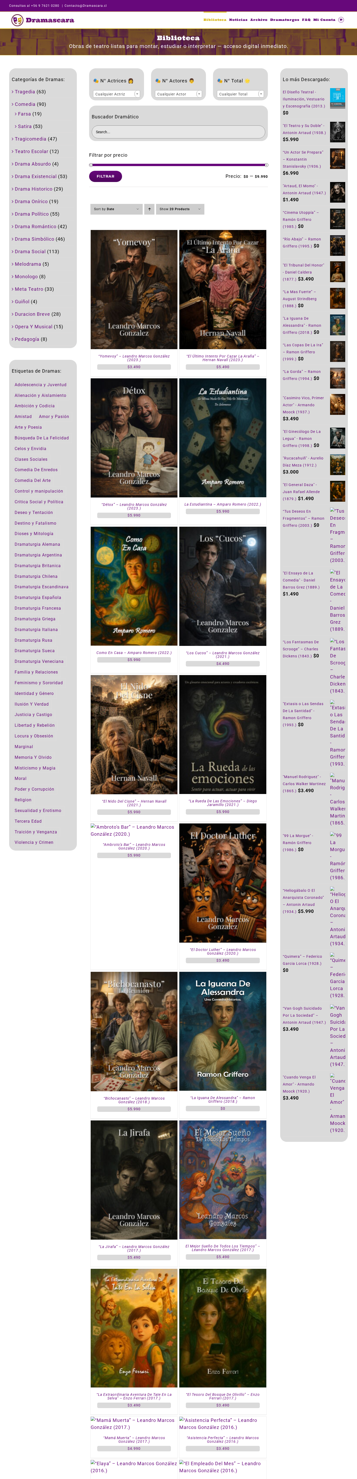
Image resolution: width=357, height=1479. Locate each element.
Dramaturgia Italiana (36, 629)
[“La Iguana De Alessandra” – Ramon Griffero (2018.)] (222, 975)
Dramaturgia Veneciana (39, 661)
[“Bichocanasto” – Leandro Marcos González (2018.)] (134, 975)
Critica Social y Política (39, 501)
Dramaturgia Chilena (36, 576)
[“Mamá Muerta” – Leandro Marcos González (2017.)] (134, 1420)
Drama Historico (34, 189)
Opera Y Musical (34, 326)
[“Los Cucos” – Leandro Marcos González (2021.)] (222, 530)
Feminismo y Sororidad (39, 682)
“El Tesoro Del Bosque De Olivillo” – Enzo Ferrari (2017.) (223, 1396)
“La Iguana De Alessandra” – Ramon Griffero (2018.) (222, 1100)
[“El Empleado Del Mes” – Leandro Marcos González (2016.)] (222, 1463)
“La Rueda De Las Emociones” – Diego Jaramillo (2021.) (222, 803)
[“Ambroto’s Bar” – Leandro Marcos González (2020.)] (134, 827)
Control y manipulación (39, 491)
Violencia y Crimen (34, 842)
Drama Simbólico (34, 239)
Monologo (26, 276)
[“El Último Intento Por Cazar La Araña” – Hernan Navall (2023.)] (222, 233)
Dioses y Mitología (34, 533)
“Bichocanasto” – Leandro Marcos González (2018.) (134, 1100)
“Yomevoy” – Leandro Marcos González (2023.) (134, 358)
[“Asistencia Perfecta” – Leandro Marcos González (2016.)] (222, 1420)
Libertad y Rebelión (35, 725)
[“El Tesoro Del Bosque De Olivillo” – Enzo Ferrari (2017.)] (222, 1272)
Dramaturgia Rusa (34, 640)
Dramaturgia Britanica (38, 565)
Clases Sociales (31, 459)
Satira (25, 126)
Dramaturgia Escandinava (42, 586)
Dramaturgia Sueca (35, 650)
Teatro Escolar (31, 151)
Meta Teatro (29, 289)
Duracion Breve (32, 314)
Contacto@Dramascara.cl (86, 6)
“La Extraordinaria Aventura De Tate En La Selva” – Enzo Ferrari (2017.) (134, 1396)
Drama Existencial (36, 176)
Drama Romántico (35, 226)
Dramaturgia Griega (35, 618)
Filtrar (105, 176)
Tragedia (25, 91)
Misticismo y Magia (35, 768)
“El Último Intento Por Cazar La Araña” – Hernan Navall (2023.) (223, 358)
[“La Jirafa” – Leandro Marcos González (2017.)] (134, 1124)
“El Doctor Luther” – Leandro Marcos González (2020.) (223, 951)
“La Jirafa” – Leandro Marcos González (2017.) (134, 1248)
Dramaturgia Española (38, 597)
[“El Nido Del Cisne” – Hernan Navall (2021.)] (134, 678)
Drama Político (32, 214)
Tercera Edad (28, 821)
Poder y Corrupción (34, 789)
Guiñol (22, 301)
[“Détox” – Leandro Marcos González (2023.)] (134, 382)
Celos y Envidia (31, 448)
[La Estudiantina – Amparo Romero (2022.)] (222, 382)
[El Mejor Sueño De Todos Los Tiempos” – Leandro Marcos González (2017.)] (222, 1124)
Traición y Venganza (36, 831)
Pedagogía (27, 339)
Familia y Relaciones (36, 672)
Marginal (24, 746)
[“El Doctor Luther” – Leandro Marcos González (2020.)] (222, 827)
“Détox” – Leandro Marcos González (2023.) (134, 506)
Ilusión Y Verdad (32, 704)
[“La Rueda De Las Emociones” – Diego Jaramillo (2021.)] (222, 678)
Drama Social (30, 251)
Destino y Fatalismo (35, 523)
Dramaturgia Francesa (38, 608)
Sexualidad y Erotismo (38, 810)
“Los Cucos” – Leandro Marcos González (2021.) (223, 655)
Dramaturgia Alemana (37, 544)
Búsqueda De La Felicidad (42, 437)
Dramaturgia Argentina (38, 555)
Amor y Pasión (54, 416)
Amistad (23, 416)
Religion (23, 799)
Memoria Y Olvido (33, 757)
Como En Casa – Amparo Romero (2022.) (134, 653)
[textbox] (116, 94)
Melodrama (28, 264)
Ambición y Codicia (35, 405)
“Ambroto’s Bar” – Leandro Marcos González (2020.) (134, 846)
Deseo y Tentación (34, 512)
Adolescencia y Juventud (41, 384)
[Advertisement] (314, 1232)
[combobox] (116, 94)
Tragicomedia (31, 139)
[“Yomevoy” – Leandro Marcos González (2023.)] (134, 233)
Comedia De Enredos (36, 469)
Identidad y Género (34, 693)
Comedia (25, 104)
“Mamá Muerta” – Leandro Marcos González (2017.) (134, 1440)
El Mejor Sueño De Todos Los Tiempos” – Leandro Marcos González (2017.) (223, 1248)
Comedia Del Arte (33, 480)
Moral (21, 778)
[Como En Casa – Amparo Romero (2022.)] (134, 530)
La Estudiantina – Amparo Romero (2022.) (223, 504)
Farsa (24, 114)
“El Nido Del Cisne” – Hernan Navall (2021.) (134, 803)
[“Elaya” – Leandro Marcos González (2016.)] (134, 1463)
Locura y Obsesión (34, 736)
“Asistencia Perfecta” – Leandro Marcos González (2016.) (223, 1440)
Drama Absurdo (33, 164)
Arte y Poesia (28, 427)
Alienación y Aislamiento (40, 395)
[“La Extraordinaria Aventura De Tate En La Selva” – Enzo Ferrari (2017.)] (134, 1272)
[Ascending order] (149, 209)
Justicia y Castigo (33, 714)
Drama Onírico (31, 201)
